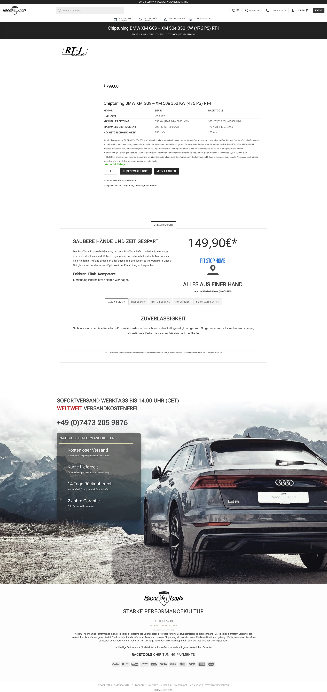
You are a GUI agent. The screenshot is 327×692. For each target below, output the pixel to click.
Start (135, 34)
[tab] (116, 301)
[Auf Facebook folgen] (229, 10)
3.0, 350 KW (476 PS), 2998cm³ (180, 34)
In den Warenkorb (135, 171)
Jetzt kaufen (166, 171)
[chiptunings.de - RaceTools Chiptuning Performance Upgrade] (14, 10)
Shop (143, 34)
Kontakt (153, 685)
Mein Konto (196, 685)
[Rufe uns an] (167, 621)
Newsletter (105, 685)
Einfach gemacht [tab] (163, 225)
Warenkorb (181, 685)
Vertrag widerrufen (217, 685)
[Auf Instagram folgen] (233, 10)
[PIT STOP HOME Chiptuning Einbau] (213, 267)
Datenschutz (121, 685)
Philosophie (139, 685)
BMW (151, 34)
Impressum (166, 685)
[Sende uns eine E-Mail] (238, 10)
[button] (292, 10)
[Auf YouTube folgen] (171, 621)
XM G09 (160, 34)
